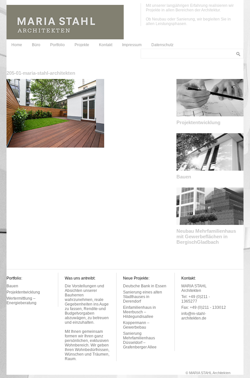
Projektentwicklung (198, 122)
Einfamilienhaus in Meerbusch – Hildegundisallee (139, 312)
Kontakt (105, 45)
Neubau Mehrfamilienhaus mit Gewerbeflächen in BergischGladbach (206, 236)
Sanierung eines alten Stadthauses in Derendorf (142, 297)
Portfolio (57, 45)
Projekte (82, 45)
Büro (36, 45)
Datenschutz (162, 45)
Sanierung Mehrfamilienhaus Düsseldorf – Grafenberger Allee (140, 340)
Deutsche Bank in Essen (144, 286)
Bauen (183, 176)
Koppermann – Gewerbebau (136, 325)
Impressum (132, 45)
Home (16, 45)
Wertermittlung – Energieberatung (21, 300)
